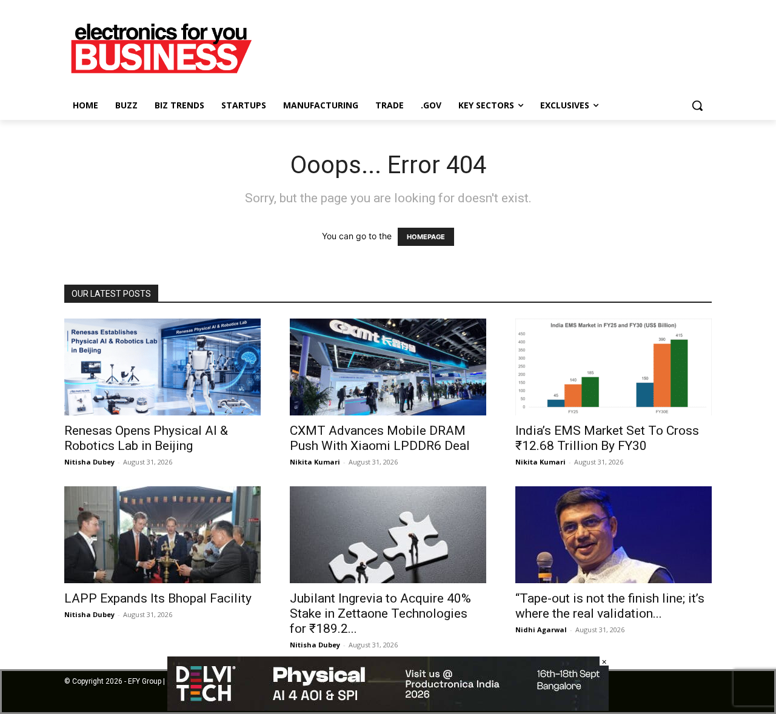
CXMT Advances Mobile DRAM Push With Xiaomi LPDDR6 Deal (381, 438)
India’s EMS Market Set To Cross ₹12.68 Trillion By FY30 (607, 438)
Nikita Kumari (315, 461)
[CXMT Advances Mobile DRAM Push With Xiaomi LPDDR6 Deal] (388, 367)
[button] (697, 105)
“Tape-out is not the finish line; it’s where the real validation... (609, 606)
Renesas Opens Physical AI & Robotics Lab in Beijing (146, 438)
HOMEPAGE (426, 237)
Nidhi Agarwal (541, 629)
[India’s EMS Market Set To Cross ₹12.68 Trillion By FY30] (613, 367)
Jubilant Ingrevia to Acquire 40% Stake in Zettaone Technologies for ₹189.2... (380, 613)
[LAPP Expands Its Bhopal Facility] (162, 534)
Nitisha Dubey (89, 461)
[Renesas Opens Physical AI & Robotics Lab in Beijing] (162, 367)
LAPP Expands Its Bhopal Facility (158, 598)
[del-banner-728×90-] (388, 707)
